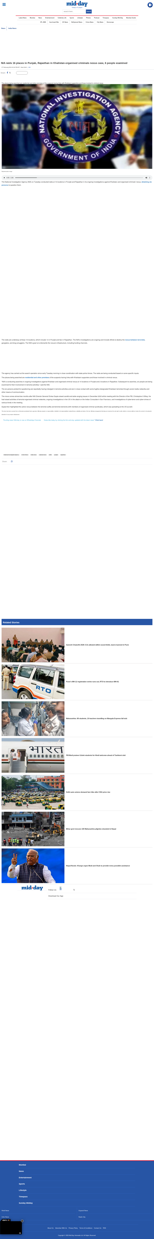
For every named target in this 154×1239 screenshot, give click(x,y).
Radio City (82, 1217)
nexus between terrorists (135, 340)
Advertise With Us (61, 1228)
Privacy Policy (73, 1228)
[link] (5, 1220)
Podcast (96, 18)
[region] (77, 46)
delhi (50, 454)
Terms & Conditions (85, 1228)
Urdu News (5, 1217)
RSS (104, 1228)
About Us (50, 1228)
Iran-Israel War (54, 22)
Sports (72, 18)
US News (65, 22)
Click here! (99, 420)
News (40, 18)
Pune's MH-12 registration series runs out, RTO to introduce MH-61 (92, 682)
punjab (56, 454)
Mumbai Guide (131, 18)
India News (12, 28)
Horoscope (110, 22)
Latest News (23, 18)
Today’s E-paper (77, 7)
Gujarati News (83, 1210)
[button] (14, 4)
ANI (29, 67)
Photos (88, 18)
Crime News (89, 22)
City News (100, 22)
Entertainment (49, 18)
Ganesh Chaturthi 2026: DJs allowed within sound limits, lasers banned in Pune (97, 645)
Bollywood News (76, 22)
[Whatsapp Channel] (16, 77)
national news (42, 454)
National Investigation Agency (11, 454)
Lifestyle (80, 18)
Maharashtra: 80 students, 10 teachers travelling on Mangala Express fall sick (96, 718)
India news (33, 454)
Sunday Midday (26, 1203)
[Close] (22, 1221)
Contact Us (97, 1228)
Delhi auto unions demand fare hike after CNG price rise (88, 792)
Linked (13, 73)
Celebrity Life (62, 18)
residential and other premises (37, 377)
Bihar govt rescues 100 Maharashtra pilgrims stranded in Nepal (91, 829)
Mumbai (32, 18)
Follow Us (23, 73)
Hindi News (5, 1210)
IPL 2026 (43, 22)
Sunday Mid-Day (117, 18)
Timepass (106, 18)
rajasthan (63, 454)
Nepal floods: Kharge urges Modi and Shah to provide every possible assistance (98, 866)
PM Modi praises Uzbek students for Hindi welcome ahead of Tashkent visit (96, 755)
